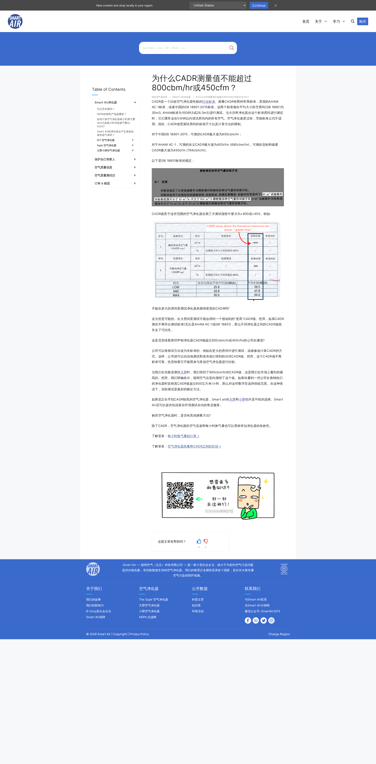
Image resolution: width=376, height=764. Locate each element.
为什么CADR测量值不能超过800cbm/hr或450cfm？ (222, 96)
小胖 (242, 399)
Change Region (279, 634)
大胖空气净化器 (149, 605)
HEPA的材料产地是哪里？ (112, 114)
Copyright (120, 634)
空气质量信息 (103, 167)
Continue (259, 5)
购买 (362, 21)
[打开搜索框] (352, 21)
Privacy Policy (139, 634)
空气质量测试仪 (105, 175)
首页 (305, 21)
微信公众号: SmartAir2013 (262, 611)
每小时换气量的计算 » (183, 436)
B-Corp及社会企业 (98, 611)
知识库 (196, 605)
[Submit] (232, 48)
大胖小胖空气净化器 (108, 150)
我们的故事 (93, 599)
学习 (336, 21)
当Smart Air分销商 (257, 605)
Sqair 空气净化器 (106, 145)
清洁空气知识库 (159, 96)
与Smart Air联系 (256, 599)
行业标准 (208, 101)
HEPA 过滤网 (147, 617)
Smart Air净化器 (181, 96)
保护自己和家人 (105, 159)
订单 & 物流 (102, 183)
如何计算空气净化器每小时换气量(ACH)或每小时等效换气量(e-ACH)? (116, 123)
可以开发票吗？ (106, 108)
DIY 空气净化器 (106, 140)
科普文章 (198, 599)
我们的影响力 (95, 605)
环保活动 (198, 611)
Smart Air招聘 (95, 617)
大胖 (184, 372)
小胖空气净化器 (149, 611)
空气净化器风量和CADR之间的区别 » (194, 446)
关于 (318, 21)
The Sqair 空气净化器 (153, 599)
